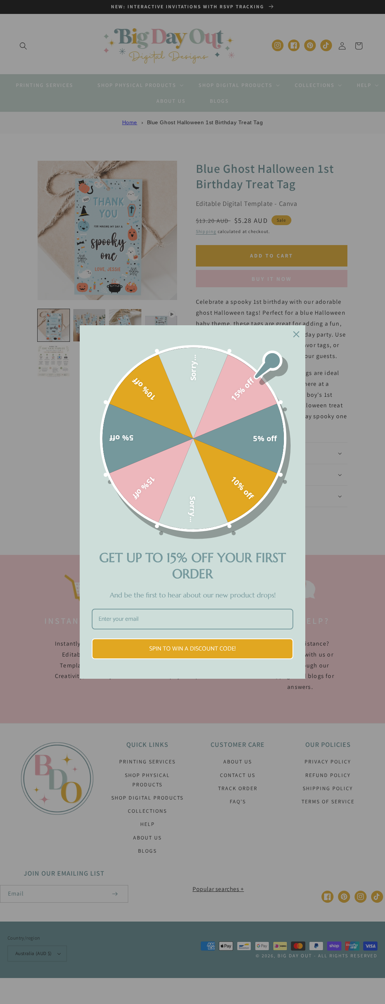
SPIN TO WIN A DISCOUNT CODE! (192, 649)
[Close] (296, 334)
